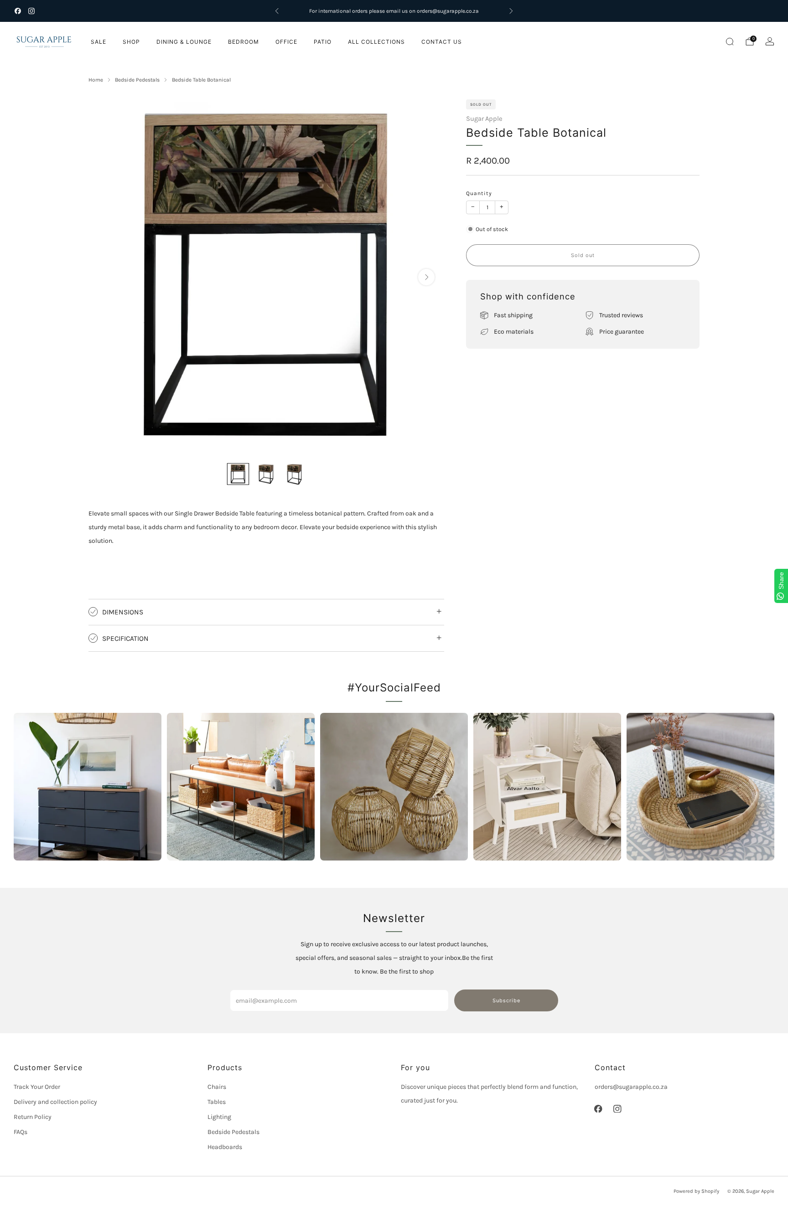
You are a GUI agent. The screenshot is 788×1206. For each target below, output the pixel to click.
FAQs (20, 1132)
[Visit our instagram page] (31, 11)
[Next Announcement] (511, 11)
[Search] (729, 41)
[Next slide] (426, 277)
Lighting (219, 1117)
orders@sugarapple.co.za (631, 1087)
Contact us (441, 41)
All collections (376, 41)
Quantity (479, 193)
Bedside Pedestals (233, 1132)
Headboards (224, 1147)
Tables (216, 1102)
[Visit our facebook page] (18, 11)
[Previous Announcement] (277, 11)
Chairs (216, 1087)
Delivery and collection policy (55, 1102)
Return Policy (33, 1117)
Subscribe (506, 1000)
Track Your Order (37, 1087)
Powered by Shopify (696, 1191)
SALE (98, 41)
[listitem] (394, 11)
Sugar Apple (484, 119)
